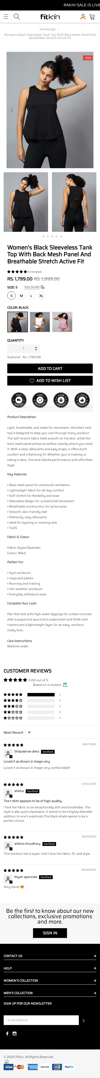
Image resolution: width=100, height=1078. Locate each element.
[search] (17, 16)
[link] (26, 202)
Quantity (15, 340)
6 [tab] (61, 236)
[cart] (92, 16)
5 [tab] (57, 236)
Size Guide (32, 286)
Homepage (48, 29)
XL (41, 295)
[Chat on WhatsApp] (11, 1066)
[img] (13, 745)
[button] (17, 271)
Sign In (50, 933)
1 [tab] (39, 236)
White (40, 322)
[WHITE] (40, 322)
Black (17, 322)
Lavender (62, 322)
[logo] (50, 16)
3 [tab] (48, 236)
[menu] (6, 16)
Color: (18, 307)
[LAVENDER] (62, 322)
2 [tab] (43, 236)
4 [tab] (52, 236)
